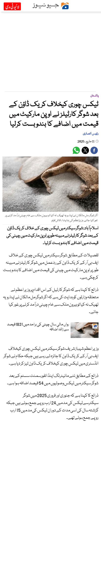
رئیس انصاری (91, 133)
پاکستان (94, 96)
